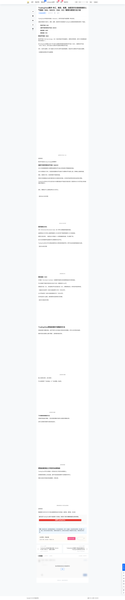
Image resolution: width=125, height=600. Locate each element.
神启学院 (37, 2)
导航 (57, 1)
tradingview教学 (51, 2)
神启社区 (43, 1)
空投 (61, 1)
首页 (32, 2)
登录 (91, 2)
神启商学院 (36, 598)
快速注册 (95, 2)
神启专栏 (66, 2)
